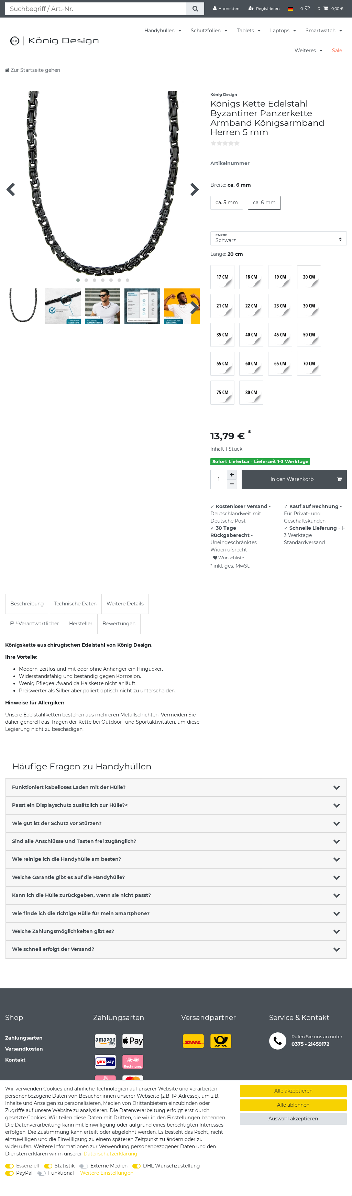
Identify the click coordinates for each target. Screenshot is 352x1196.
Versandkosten (24, 1049)
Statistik (65, 1166)
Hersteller (80, 624)
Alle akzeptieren (293, 1091)
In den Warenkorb (292, 479)
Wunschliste (230, 557)
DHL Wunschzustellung (171, 1166)
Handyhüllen (160, 31)
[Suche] (195, 8)
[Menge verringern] (231, 484)
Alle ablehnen (293, 1105)
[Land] (290, 8)
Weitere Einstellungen (106, 1173)
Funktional (61, 1173)
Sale (337, 50)
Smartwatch (321, 31)
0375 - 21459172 (310, 1044)
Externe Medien (109, 1166)
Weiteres (306, 50)
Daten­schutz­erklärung (111, 1154)
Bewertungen (118, 624)
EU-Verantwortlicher (34, 624)
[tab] (27, 604)
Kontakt (15, 1060)
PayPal (24, 1173)
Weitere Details (125, 604)
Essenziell (27, 1166)
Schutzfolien (206, 31)
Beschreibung (27, 604)
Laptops (280, 31)
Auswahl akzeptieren (293, 1119)
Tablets (246, 31)
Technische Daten (75, 604)
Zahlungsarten (24, 1038)
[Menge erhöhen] (231, 475)
